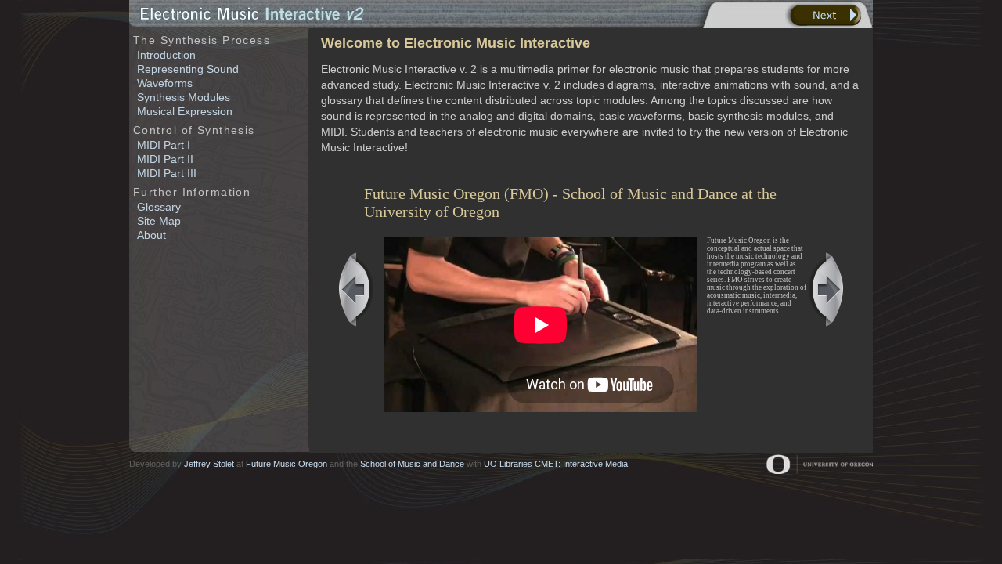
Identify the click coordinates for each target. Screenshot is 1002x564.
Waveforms (165, 83)
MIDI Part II (165, 159)
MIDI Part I (163, 145)
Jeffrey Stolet (209, 463)
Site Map (159, 221)
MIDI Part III (166, 173)
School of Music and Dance (412, 463)
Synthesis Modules (183, 97)
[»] (826, 289)
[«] (355, 289)
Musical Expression (184, 111)
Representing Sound (188, 69)
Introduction (166, 55)
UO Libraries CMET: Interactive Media (556, 463)
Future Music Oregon (286, 463)
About (151, 235)
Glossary (159, 207)
